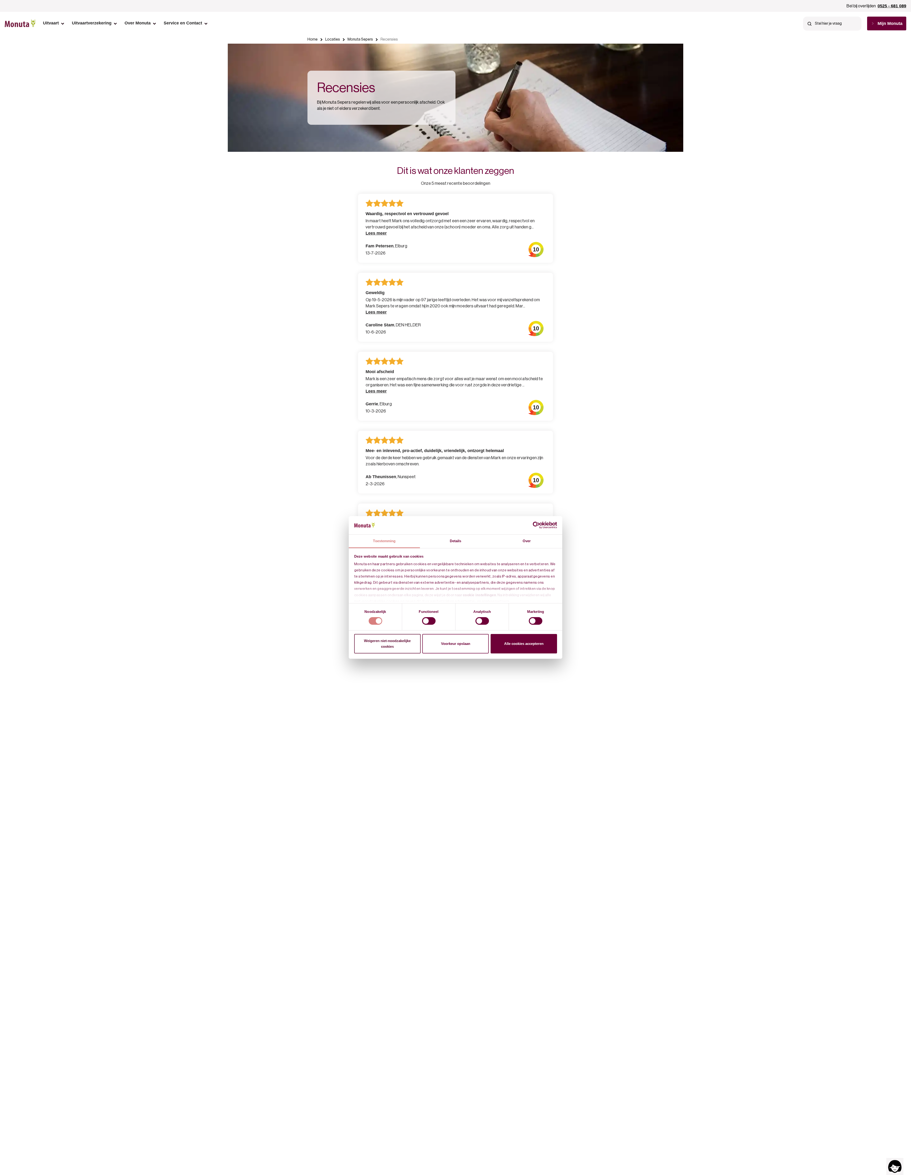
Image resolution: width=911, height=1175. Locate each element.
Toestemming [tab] (384, 541)
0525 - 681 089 (892, 6)
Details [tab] (455, 541)
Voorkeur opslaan (455, 644)
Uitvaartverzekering (92, 23)
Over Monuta (138, 23)
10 (536, 249)
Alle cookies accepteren (524, 644)
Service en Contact (183, 23)
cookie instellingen (479, 595)
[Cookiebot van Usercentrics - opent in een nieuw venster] (536, 525)
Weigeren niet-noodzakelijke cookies (387, 643)
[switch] (429, 621)
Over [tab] (527, 541)
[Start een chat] (894, 1166)
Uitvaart (51, 23)
